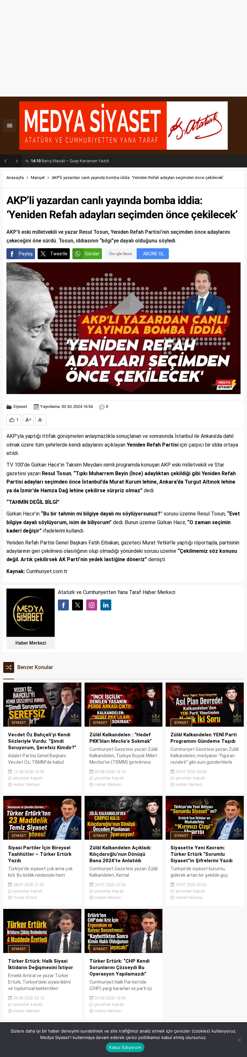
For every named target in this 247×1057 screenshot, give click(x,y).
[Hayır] (239, 1040)
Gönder (92, 253)
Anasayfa (15, 177)
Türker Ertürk (25, 897)
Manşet (38, 177)
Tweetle (59, 253)
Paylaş (26, 253)
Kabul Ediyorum (125, 1047)
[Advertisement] (123, 48)
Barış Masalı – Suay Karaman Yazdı (70, 160)
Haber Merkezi (30, 643)
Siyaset (20, 406)
